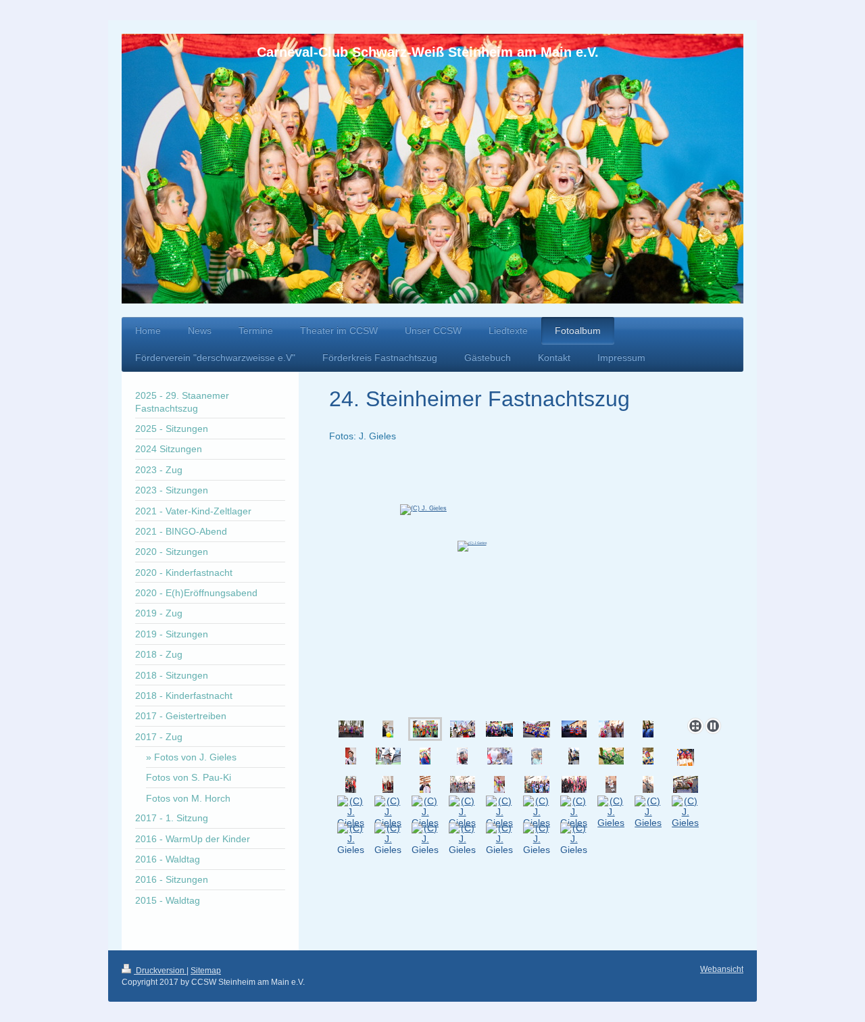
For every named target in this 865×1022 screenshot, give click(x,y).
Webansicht (721, 969)
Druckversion (160, 970)
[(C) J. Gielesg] (425, 784)
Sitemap (206, 970)
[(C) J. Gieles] (527, 585)
